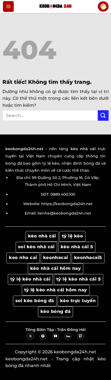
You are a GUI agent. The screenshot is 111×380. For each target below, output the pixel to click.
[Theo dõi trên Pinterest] (43, 336)
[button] (8, 6)
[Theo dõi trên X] (30, 336)
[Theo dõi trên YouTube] (55, 336)
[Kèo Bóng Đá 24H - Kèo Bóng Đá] (55, 6)
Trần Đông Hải (71, 329)
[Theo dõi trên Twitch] (80, 336)
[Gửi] (103, 115)
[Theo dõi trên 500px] (68, 336)
